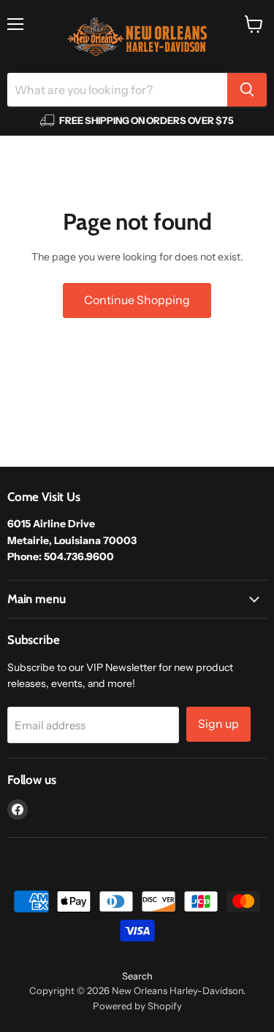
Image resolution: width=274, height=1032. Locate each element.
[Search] (247, 89)
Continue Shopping (137, 300)
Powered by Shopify (137, 1006)
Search (137, 976)
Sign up (218, 724)
